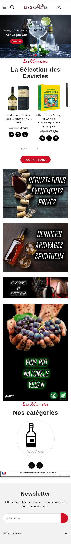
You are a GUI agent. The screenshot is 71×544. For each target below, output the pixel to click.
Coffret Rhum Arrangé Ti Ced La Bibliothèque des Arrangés (49, 120)
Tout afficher (35, 159)
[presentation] (31, 465)
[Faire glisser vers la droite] (46, 149)
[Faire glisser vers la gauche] (38, 149)
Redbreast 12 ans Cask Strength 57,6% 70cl (18, 118)
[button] (31, 55)
